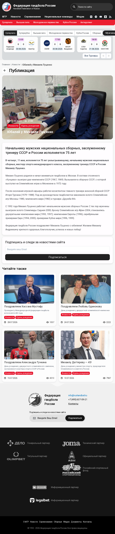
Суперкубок (24, 33)
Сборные (97, 33)
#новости (13, 125)
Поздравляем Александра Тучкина (25, 362)
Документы (76, 522)
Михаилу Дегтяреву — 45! (76, 362)
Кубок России (70, 22)
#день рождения (30, 125)
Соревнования (32, 16)
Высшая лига (22, 22)
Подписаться (57, 257)
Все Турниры (91, 55)
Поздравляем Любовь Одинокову (81, 306)
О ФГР (26, 522)
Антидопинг (86, 22)
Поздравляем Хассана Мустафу (23, 306)
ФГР (4, 16)
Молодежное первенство (46, 22)
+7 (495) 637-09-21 (77, 400)
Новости (15, 16)
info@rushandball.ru (77, 396)
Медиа (80, 16)
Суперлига (7, 22)
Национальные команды (59, 16)
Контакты (73, 404)
